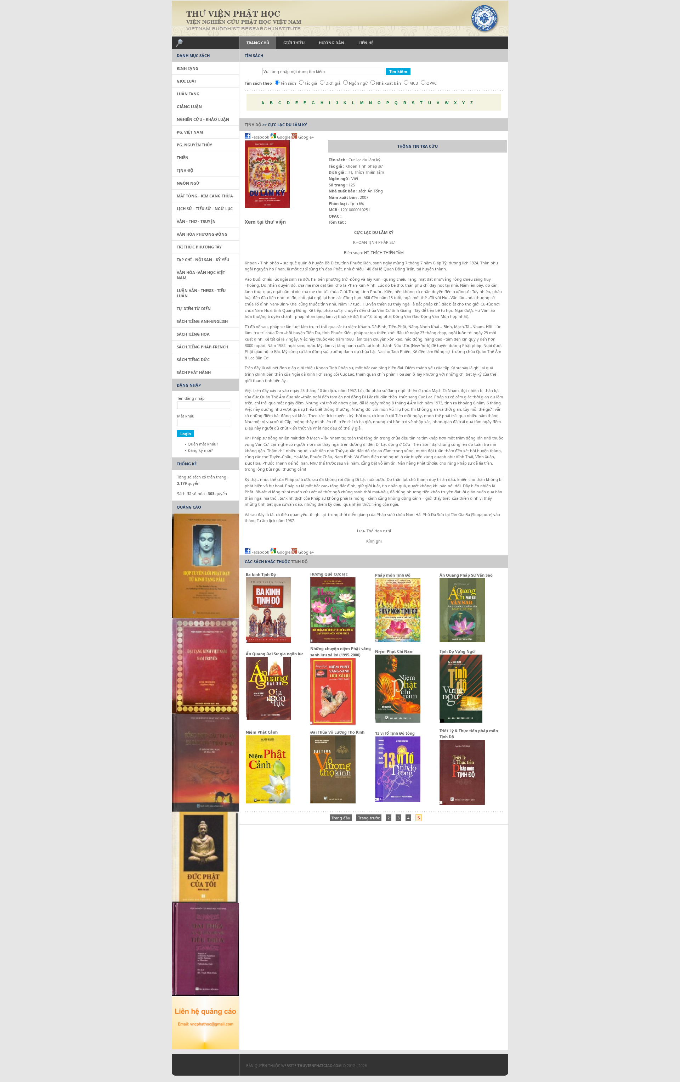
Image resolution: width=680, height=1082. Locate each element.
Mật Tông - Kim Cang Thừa (205, 195)
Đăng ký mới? (200, 450)
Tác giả (311, 83)
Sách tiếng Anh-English (202, 321)
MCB (413, 83)
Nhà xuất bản (388, 83)
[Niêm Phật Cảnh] (268, 802)
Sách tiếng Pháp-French (202, 346)
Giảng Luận (189, 106)
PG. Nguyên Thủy (194, 144)
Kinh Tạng (187, 68)
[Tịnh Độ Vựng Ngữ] (461, 721)
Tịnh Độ (253, 124)
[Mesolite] (201, 1066)
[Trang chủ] (340, 18)
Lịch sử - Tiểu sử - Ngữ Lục (205, 208)
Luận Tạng (188, 93)
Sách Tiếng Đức (193, 359)
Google (283, 137)
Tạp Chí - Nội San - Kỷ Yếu (203, 259)
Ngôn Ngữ (188, 183)
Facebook (260, 137)
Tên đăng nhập (191, 398)
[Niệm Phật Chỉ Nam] (397, 721)
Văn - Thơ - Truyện (196, 221)
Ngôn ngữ (358, 83)
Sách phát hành (194, 372)
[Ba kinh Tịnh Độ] (268, 641)
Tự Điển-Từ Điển (194, 308)
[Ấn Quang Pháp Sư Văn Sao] (462, 640)
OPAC (431, 83)
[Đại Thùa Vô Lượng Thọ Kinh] (333, 802)
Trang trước (369, 817)
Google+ (305, 137)
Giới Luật (186, 81)
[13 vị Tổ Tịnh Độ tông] (397, 800)
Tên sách (288, 83)
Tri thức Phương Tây (199, 247)
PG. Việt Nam (190, 132)
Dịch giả (332, 83)
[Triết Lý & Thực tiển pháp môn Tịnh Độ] (462, 803)
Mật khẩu (185, 416)
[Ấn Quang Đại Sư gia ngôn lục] (268, 718)
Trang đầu (341, 817)
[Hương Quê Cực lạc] (333, 641)
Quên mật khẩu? (203, 444)
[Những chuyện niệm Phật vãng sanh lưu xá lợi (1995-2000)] (333, 724)
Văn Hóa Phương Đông (202, 234)
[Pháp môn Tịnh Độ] (397, 640)
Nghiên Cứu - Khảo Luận (203, 119)
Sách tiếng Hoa (193, 334)
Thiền (182, 157)
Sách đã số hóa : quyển (202, 493)
